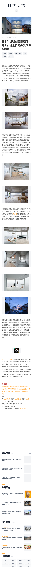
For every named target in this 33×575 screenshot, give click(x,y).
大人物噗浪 (6, 399)
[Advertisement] (16, 428)
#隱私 (10, 53)
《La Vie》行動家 (7, 359)
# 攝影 (28, 566)
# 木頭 (28, 563)
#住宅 (4, 57)
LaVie (15, 37)
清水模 (15, 214)
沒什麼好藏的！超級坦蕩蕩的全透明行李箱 (15, 386)
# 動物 (5, 560)
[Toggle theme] (16, 10)
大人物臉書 (17, 399)
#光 (25, 53)
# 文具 (20, 563)
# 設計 (13, 560)
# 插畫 (20, 566)
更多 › (30, 453)
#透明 (4, 53)
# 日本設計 (28, 560)
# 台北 (20, 560)
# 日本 (5, 566)
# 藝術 (13, 563)
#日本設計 (18, 53)
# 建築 (13, 566)
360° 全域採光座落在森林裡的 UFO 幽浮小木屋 (16, 389)
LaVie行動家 (22, 409)
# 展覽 (5, 563)
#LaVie (11, 57)
